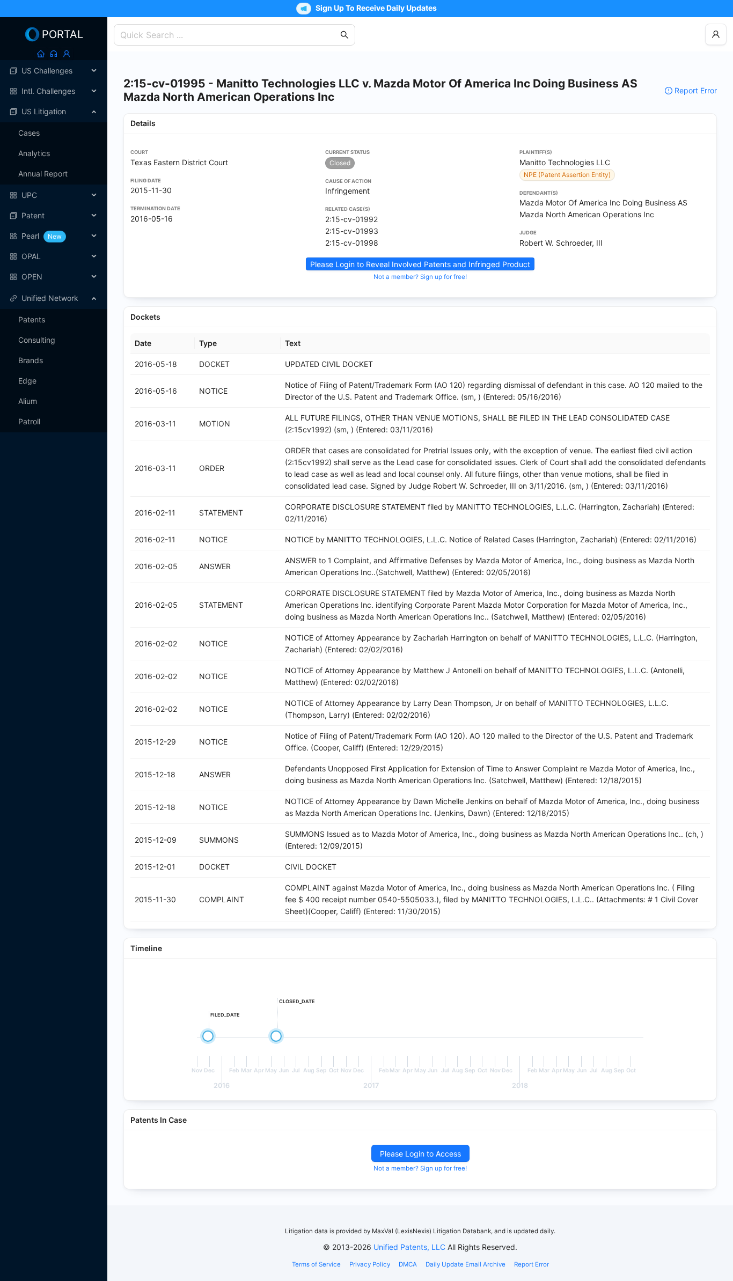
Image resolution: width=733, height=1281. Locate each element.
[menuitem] (53, 70)
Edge (27, 380)
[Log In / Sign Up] (66, 53)
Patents (31, 319)
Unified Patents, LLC (409, 1246)
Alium (27, 401)
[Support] (53, 53)
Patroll (29, 421)
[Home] (40, 53)
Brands (30, 360)
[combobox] (229, 34)
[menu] (53, 174)
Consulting (36, 339)
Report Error (696, 90)
